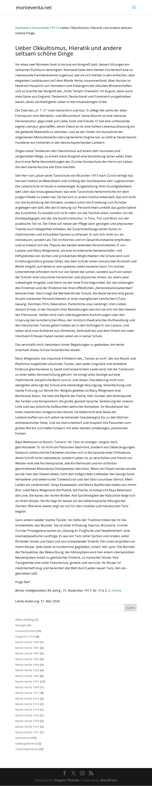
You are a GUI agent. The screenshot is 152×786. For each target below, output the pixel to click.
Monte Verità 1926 (27, 715)
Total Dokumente (26, 749)
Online (116, 590)
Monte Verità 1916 (27, 709)
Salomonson (23, 738)
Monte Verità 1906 (27, 676)
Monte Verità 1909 (27, 687)
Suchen (130, 608)
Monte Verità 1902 (27, 653)
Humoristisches (25, 631)
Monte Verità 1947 (27, 726)
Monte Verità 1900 (27, 642)
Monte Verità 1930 (27, 721)
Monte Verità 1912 (27, 693)
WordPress (108, 780)
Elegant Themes (66, 780)
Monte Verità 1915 (27, 704)
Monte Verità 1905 (27, 670)
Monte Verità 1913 (27, 698)
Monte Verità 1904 (27, 664)
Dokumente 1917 (44, 28)
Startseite (22, 28)
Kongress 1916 (25, 636)
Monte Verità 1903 (27, 659)
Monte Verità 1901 (27, 648)
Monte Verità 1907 (27, 681)
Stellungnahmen (25, 743)
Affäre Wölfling (24, 619)
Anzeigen (21, 625)
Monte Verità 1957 (27, 732)
